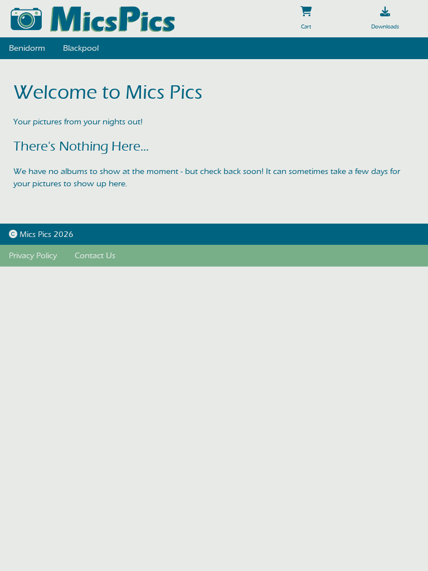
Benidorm (27, 48)
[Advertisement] (214, 357)
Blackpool (81, 48)
